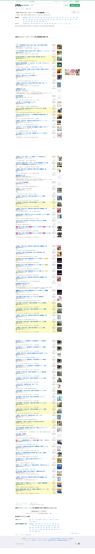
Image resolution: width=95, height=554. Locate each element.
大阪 (40, 19)
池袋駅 (27, 183)
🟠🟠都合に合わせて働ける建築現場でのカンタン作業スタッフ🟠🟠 (32, 258)
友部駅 (24, 354)
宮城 (38, 17)
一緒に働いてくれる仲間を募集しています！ (26, 102)
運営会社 (71, 538)
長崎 (37, 21)
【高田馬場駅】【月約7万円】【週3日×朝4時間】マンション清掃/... (31, 309)
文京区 (24, 203)
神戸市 (25, 128)
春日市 (25, 253)
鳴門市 (24, 478)
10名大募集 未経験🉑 (21, 434)
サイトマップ (27, 540)
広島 (65, 19)
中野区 (24, 197)
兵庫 (42, 19)
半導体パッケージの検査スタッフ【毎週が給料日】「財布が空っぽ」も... (33, 465)
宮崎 (40, 21)
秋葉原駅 (28, 441)
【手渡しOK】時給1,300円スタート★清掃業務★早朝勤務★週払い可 (32, 114)
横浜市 (25, 228)
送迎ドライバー (46, 519)
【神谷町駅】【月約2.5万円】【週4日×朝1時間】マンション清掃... (31, 378)
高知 (23, 21)
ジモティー (17, 8)
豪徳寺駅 (28, 266)
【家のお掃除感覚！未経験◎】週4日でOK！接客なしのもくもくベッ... (32, 427)
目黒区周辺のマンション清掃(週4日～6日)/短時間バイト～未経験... (31, 359)
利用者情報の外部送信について (64, 540)
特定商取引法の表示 (52, 540)
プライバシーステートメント (44, 538)
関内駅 (28, 429)
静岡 (37, 19)
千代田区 (25, 234)
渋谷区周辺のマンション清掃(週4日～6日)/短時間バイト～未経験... (31, 347)
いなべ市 (24, 385)
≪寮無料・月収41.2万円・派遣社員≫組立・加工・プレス (29, 415)
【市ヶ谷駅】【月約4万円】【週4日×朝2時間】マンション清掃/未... (31, 302)
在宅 (53, 519)
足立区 (25, 70)
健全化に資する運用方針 (56, 538)
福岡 (26, 21)
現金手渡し (40, 519)
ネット (17, 424)
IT (64, 23)
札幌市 (25, 472)
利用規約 (24, 538)
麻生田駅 (27, 385)
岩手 (35, 17)
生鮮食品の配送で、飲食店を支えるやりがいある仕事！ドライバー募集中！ (33, 214)
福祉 (52, 23)
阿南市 (24, 170)
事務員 (17, 98)
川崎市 (25, 329)
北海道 (30, 17)
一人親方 (17, 192)
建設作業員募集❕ (20, 95)
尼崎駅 (27, 490)
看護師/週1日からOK (20, 175)
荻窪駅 (28, 234)
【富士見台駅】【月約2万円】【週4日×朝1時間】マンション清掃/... (31, 321)
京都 (45, 19)
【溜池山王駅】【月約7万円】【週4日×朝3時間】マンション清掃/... (31, 409)
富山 (52, 17)
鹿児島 (43, 21)
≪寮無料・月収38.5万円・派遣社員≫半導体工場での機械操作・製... (31, 477)
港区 (23, 342)
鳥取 (57, 19)
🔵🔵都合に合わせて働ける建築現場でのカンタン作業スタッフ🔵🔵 (32, 290)
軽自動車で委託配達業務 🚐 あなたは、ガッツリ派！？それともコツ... (33, 63)
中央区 (24, 404)
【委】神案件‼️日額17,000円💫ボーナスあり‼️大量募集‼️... (30, 296)
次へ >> (35, 503)
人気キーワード (76, 12)
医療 (55, 23)
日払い (33, 519)
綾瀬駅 (28, 70)
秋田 (41, 17)
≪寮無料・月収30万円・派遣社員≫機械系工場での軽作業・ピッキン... (32, 353)
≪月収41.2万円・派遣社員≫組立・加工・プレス (27, 384)
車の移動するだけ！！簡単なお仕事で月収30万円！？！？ (29, 458)
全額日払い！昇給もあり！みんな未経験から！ (26, 75)
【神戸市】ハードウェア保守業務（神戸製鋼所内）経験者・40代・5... (32, 127)
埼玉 (68, 17)
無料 (16, 461)
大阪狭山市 (25, 97)
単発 (36, 519)
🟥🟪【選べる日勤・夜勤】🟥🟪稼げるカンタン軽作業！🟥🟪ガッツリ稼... (33, 226)
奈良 (51, 19)
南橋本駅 (28, 122)
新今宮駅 (27, 484)
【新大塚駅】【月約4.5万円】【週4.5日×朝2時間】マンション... (30, 396)
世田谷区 (25, 64)
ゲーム (17, 79)
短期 (51, 519)
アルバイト (23, 8)
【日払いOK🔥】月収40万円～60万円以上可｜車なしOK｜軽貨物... (31, 220)
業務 (16, 117)
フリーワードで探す (42, 540)
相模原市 (25, 122)
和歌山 (54, 19)
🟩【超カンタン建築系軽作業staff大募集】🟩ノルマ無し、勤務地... (31, 452)
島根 (60, 19)
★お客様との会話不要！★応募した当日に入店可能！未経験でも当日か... (33, 69)
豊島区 (25, 183)
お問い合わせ (65, 538)
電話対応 (29, 109)
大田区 (24, 215)
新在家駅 (28, 128)
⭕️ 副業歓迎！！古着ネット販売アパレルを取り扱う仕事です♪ (30, 421)
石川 (54, 17)
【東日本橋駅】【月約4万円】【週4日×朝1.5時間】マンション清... (31, 402)
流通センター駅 (28, 215)
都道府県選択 (26, 5)
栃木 (23, 19)
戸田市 (25, 46)
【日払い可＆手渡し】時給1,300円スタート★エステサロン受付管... (31, 108)
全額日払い (35, 521)
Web (16, 205)
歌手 (16, 455)
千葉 (71, 17)
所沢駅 (27, 134)
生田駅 (28, 228)
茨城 (77, 17)
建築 (34, 23)
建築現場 (17, 261)
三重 (34, 19)
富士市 (24, 466)
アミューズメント (60, 23)
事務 (47, 23)
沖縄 (46, 21)
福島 (46, 17)
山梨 (60, 17)
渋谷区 (24, 348)
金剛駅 (28, 97)
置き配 (17, 299)
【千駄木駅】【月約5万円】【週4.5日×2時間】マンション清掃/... (31, 202)
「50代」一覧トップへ (75, 533)
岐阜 (32, 19)
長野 (63, 17)
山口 (68, 19)
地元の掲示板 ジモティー (58, 1)
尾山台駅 (28, 64)
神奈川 (74, 17)
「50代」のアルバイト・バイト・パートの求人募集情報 (29, 12)
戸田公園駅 (27, 46)
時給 (16, 305)
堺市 (23, 109)
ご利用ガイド (34, 540)
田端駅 (27, 52)
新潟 (49, 17)
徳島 (70, 19)
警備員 (31, 46)
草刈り (30, 521)
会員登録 (77, 1)
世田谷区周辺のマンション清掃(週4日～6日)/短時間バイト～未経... (31, 365)
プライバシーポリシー (31, 538)
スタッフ (17, 59)
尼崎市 (25, 490)
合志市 (25, 84)
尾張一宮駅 (40, 164)
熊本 (32, 21)
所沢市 (24, 134)
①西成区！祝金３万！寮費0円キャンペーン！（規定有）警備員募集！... (32, 483)
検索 (66, 5)
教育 (50, 23)
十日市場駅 (28, 272)
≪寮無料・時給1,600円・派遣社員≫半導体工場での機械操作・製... (31, 169)
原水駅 (28, 84)
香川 (73, 19)
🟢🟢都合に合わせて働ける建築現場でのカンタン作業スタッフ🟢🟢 (32, 264)
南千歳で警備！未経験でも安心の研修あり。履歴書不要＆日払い (31, 471)
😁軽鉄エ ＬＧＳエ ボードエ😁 (24, 188)
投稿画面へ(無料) (75, 5)
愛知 (29, 19)
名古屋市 (24, 58)
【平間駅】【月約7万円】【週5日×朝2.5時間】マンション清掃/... (31, 327)
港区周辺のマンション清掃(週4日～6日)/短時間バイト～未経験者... (31, 340)
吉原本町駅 (27, 466)
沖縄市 (25, 103)
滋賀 (48, 19)
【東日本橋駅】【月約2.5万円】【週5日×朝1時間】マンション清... (31, 390)
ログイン (71, 1)
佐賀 (29, 21)
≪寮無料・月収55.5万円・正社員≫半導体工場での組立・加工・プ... (31, 83)
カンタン (17, 235)
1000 (31, 503)
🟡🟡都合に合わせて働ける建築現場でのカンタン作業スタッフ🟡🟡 (32, 271)
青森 (33, 17)
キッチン (29, 134)
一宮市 (37, 164)
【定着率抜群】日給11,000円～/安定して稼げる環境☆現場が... (33, 45)
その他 (69, 23)
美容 (66, 23)
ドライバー (32, 64)
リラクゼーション (32, 70)
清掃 (27, 253)
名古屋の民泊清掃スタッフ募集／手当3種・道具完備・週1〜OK (30, 56)
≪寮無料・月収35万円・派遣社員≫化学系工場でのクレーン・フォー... (32, 120)
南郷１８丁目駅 (29, 472)
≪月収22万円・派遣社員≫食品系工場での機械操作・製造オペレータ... (32, 446)
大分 (34, 21)
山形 (44, 17)
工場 (26, 460)
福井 (57, 17)
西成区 (17, 485)
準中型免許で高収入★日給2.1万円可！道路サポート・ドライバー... (34, 50)
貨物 (16, 165)
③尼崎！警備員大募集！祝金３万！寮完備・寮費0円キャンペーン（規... (32, 489)
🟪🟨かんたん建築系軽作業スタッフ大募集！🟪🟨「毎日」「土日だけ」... (33, 440)
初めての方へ (65, 1)
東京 (65, 17)
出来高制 (17, 65)
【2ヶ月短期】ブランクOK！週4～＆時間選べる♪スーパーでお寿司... (32, 133)
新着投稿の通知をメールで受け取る (39, 511)
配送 (31, 215)
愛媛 (76, 19)
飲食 (31, 23)
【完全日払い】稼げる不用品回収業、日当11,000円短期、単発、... (31, 252)
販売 (42, 23)
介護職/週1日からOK (20, 88)
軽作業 (37, 23)
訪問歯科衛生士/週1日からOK (22, 283)
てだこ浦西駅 (28, 103)
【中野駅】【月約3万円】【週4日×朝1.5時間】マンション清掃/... (31, 196)
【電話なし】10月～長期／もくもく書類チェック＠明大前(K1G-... (31, 156)
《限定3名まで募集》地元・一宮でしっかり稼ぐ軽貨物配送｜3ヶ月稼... (32, 162)
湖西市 (24, 460)
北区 (24, 52)
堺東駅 (26, 109)
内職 (30, 519)
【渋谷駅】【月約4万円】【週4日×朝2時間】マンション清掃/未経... (31, 371)
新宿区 (24, 304)
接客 (45, 23)
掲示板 (17, 229)
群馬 (26, 19)
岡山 (62, 19)
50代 (16, 185)
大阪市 (25, 484)
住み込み (56, 519)
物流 (40, 23)
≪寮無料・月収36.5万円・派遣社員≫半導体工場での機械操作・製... (31, 208)
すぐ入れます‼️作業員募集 (22, 182)
